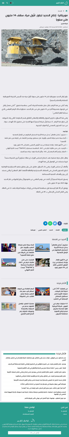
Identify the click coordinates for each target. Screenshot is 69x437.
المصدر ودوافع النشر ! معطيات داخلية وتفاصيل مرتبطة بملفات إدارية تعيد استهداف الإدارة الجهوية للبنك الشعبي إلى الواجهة (35, 393)
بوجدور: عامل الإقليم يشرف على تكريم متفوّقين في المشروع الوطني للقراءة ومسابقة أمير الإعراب (37, 364)
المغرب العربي (42, 230)
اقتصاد (60, 10)
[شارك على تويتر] (55, 223)
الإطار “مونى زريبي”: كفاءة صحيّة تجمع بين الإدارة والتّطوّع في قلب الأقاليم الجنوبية (42, 368)
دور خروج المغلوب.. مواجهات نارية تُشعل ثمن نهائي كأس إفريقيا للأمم (45, 398)
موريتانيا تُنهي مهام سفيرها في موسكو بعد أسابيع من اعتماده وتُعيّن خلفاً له (43, 384)
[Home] (66, 10)
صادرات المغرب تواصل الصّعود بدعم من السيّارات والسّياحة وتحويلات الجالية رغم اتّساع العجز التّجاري (26, 308)
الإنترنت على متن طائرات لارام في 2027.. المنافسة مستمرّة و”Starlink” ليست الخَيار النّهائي (36, 148)
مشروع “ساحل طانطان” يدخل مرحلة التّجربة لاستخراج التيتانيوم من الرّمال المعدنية (39, 134)
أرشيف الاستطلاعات (28, 414)
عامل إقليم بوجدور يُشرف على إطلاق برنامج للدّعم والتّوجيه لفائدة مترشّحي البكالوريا (41, 376)
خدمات (65, 414)
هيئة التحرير (64, 23)
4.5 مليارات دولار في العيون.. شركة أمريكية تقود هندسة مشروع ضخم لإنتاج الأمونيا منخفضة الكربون (60, 308)
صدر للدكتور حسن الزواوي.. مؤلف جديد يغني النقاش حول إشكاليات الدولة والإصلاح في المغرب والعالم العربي (36, 359)
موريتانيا (33, 230)
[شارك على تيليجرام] (45, 223)
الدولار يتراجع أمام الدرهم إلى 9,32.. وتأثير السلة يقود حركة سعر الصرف (43, 151)
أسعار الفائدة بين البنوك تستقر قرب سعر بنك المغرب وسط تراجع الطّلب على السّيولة (25, 292)
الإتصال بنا (64, 411)
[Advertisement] (34, 80)
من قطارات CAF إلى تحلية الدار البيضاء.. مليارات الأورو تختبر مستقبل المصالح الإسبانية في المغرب (60, 293)
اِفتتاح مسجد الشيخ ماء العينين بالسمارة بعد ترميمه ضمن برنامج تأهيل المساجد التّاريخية (40, 380)
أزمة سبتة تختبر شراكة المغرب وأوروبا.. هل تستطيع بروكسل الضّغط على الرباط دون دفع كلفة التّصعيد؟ (26, 249)
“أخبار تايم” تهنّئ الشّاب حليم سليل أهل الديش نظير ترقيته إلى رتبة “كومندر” (43, 388)
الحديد (51, 230)
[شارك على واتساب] (50, 223)
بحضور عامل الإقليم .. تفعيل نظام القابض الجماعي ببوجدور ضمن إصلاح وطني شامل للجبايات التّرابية (36, 372)
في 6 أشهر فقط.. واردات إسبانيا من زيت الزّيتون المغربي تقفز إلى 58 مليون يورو (40, 144)
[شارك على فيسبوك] (60, 223)
